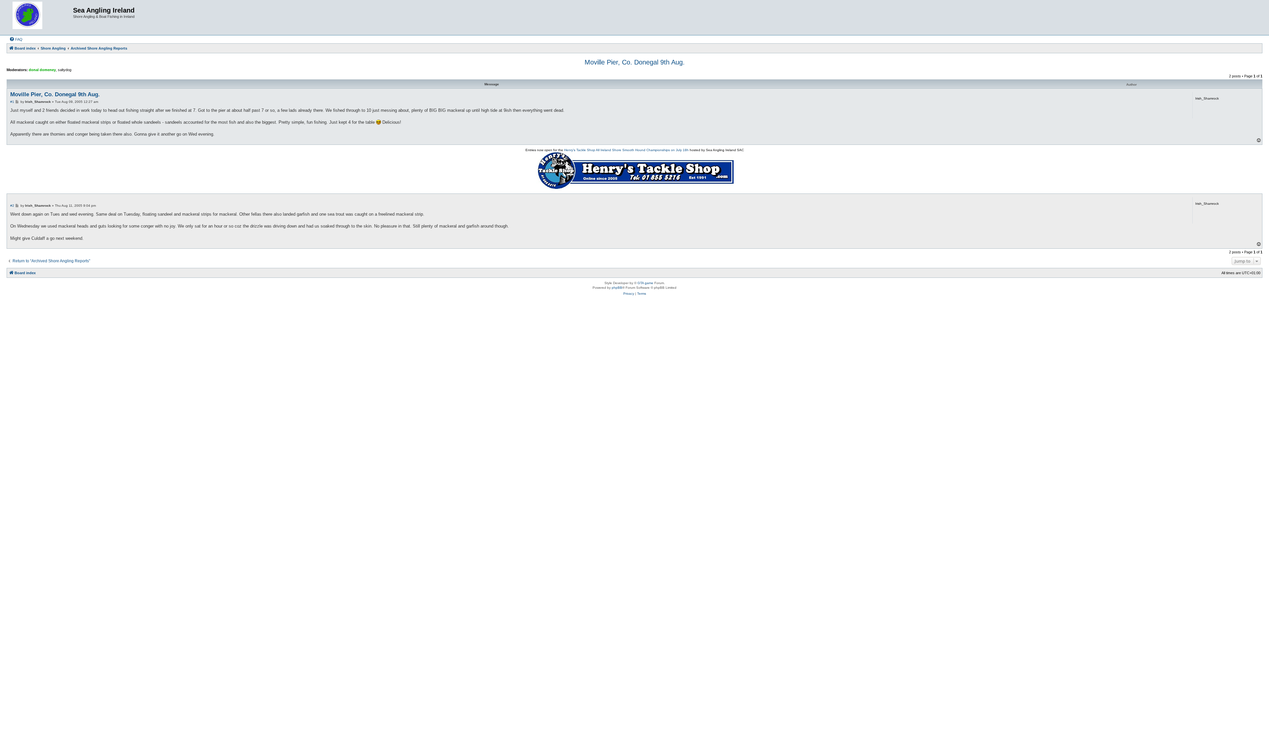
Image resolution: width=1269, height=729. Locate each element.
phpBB (617, 287)
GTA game (645, 283)
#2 (12, 205)
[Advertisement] (634, 325)
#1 (12, 102)
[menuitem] (15, 39)
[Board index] (40, 17)
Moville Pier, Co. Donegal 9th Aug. (635, 62)
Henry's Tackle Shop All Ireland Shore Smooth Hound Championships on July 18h (626, 150)
